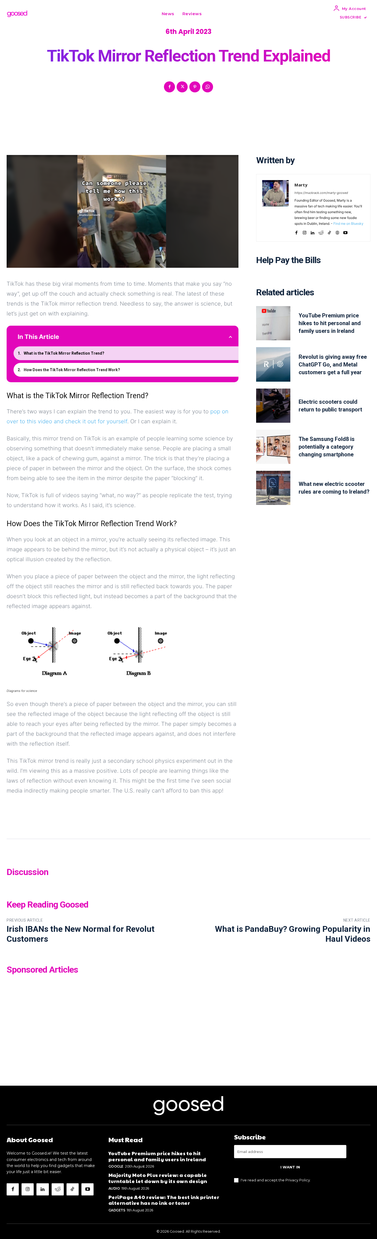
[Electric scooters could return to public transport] (273, 406)
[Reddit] (320, 231)
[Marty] (275, 208)
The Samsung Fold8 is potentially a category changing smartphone (327, 447)
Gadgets (116, 1210)
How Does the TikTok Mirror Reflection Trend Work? (72, 370)
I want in (290, 1167)
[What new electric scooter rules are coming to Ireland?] (273, 488)
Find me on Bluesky (348, 223)
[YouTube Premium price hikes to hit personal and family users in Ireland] (273, 323)
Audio (114, 1188)
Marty (300, 185)
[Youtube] (345, 231)
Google (115, 1166)
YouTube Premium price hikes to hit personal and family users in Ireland (330, 323)
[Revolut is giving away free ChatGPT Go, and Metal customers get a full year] (273, 364)
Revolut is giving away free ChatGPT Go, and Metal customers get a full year (333, 365)
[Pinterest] (194, 86)
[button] (212, 13)
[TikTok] (329, 231)
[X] (182, 86)
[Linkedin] (312, 231)
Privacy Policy (297, 1180)
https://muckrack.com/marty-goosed (321, 193)
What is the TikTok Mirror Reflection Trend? (64, 353)
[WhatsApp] (207, 86)
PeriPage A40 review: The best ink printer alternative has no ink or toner (163, 1199)
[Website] (337, 231)
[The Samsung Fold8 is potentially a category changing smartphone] (273, 447)
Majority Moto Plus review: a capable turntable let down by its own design (157, 1177)
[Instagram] (304, 231)
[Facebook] (169, 86)
